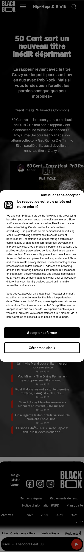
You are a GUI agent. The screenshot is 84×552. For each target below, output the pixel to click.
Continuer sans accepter (59, 194)
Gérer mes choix (42, 347)
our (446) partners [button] (26, 215)
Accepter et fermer (42, 332)
